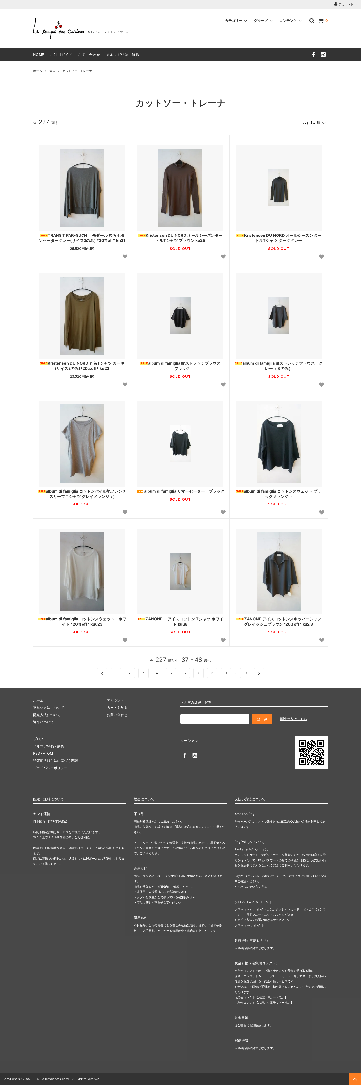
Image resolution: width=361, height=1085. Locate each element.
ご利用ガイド (61, 54)
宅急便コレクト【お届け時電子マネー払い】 (264, 1002)
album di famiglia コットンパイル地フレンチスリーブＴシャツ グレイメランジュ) (86, 494)
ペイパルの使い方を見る (251, 887)
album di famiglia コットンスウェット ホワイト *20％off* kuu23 (86, 621)
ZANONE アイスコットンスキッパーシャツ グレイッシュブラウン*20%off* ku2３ (283, 621)
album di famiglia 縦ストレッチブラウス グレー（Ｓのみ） (282, 366)
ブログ (38, 739)
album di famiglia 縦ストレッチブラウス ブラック (184, 366)
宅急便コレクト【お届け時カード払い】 (261, 997)
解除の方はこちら (293, 719)
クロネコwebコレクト (249, 925)
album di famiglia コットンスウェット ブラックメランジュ (282, 494)
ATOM (48, 753)
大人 (52, 71)
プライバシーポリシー (50, 768)
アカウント (346, 4)
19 (245, 673)
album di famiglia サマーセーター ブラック (184, 491)
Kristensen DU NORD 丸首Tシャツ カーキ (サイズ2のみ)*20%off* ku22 (86, 366)
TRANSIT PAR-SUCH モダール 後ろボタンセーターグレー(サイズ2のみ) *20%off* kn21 (82, 238)
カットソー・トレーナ (77, 71)
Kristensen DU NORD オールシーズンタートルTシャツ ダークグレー (282, 238)
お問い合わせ (89, 54)
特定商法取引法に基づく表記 (55, 760)
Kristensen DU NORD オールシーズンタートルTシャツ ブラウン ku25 (184, 238)
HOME (38, 54)
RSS (36, 753)
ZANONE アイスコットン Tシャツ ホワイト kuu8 (184, 621)
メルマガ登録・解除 (122, 54)
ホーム (37, 71)
